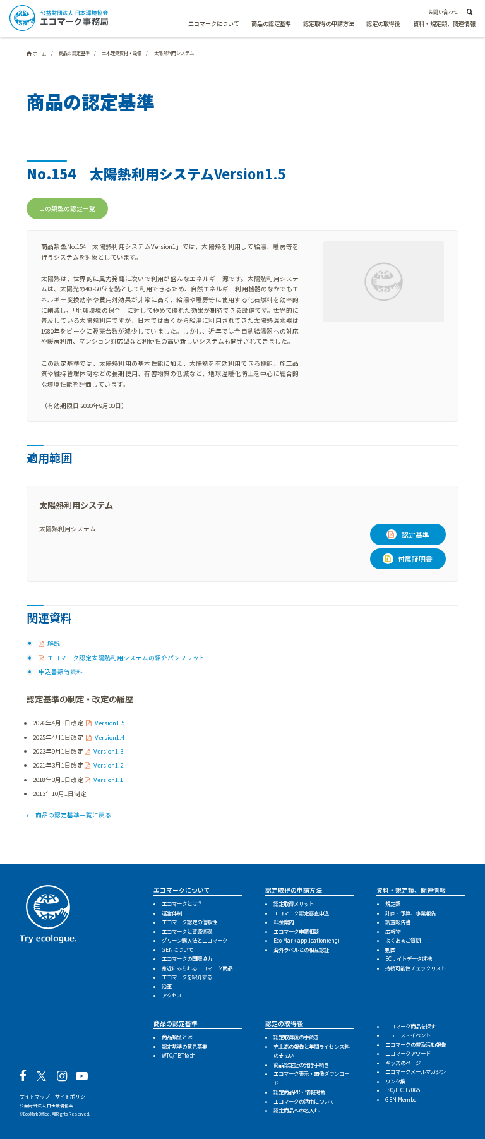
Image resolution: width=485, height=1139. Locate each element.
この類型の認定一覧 (67, 208)
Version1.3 (108, 751)
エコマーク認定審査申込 (301, 913)
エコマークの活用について (303, 1101)
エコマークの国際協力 (187, 958)
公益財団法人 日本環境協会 (46, 1105)
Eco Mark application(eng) (306, 940)
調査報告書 (397, 921)
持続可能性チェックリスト (415, 968)
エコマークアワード (408, 1053)
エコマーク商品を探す (410, 1026)
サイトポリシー (72, 1096)
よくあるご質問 (403, 940)
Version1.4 (109, 737)
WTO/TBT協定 (178, 1055)
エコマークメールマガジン (415, 1071)
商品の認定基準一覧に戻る (73, 815)
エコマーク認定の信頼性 (189, 921)
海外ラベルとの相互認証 (301, 949)
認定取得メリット (293, 903)
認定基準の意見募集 (184, 1046)
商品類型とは (177, 1036)
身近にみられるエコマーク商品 (197, 968)
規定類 (392, 903)
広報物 (392, 931)
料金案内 (283, 921)
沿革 (167, 986)
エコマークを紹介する (187, 976)
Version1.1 (108, 779)
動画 (390, 949)
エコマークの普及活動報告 (415, 1044)
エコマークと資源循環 (187, 931)
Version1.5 (109, 722)
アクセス (172, 995)
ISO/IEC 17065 (403, 1090)
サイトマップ (35, 1096)
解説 (53, 643)
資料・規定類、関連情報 (444, 24)
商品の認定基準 (271, 24)
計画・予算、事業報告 (410, 913)
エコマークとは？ (182, 903)
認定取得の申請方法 (328, 24)
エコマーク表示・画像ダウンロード (311, 1078)
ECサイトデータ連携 (408, 958)
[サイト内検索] (469, 12)
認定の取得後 (383, 24)
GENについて (177, 949)
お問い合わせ (443, 11)
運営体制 (172, 913)
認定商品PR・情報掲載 (299, 1091)
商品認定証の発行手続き (301, 1064)
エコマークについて (213, 24)
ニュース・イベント (408, 1035)
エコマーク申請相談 (296, 931)
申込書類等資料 (61, 671)
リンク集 (395, 1081)
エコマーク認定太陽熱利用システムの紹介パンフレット (126, 657)
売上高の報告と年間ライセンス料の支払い (311, 1050)
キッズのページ (403, 1062)
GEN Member (402, 1099)
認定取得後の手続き (296, 1036)
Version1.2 (108, 765)
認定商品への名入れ (296, 1110)
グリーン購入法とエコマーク (194, 940)
